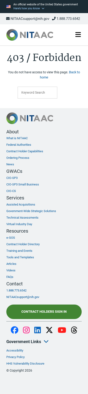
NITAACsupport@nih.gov (29, 19)
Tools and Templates (20, 257)
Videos (10, 270)
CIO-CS (11, 191)
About (12, 132)
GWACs (14, 171)
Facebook (14, 330)
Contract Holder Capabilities (24, 151)
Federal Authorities (18, 144)
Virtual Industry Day (19, 224)
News (10, 164)
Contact (14, 284)
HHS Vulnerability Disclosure (25, 363)
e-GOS (10, 237)
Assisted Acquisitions (20, 204)
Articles (11, 264)
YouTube (62, 330)
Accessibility (14, 350)
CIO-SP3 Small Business (22, 184)
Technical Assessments (22, 217)
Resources (17, 231)
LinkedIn (37, 330)
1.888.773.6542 (68, 19)
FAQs (9, 277)
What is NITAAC (17, 138)
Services (15, 198)
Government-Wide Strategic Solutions (31, 211)
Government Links (23, 341)
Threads (74, 330)
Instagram (26, 330)
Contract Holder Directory (23, 244)
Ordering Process (17, 158)
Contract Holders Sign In (44, 312)
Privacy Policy (15, 357)
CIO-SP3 (12, 178)
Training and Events (19, 250)
